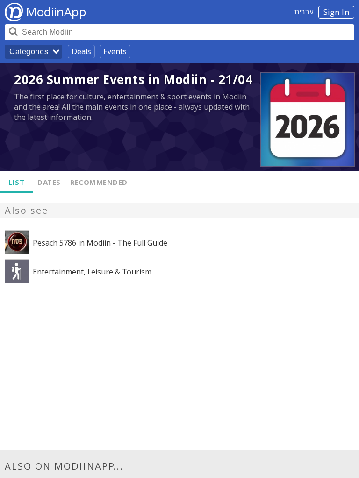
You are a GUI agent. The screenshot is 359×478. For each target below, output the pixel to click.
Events (115, 51)
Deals (81, 51)
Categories (28, 52)
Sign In (336, 12)
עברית (304, 11)
